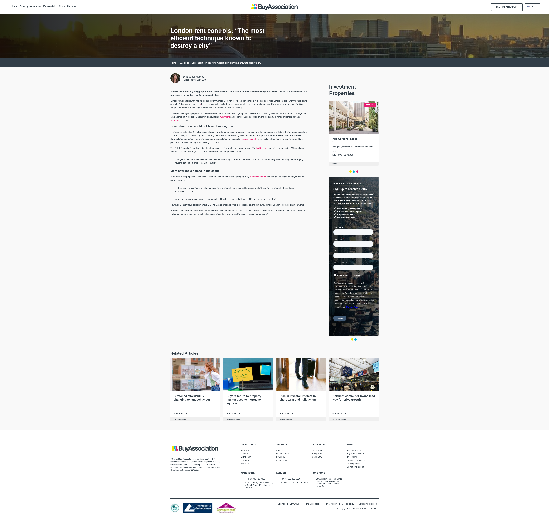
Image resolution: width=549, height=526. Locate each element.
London (244, 453)
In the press (281, 460)
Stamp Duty (317, 456)
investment (224, 116)
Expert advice (50, 6)
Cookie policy (348, 504)
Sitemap (281, 504)
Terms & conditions (311, 504)
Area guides (317, 453)
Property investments (30, 6)
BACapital (280, 456)
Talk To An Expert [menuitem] (507, 6)
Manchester (246, 450)
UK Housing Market (233, 419)
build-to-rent (261, 147)
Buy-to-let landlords (355, 453)
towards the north (249, 138)
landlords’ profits (178, 120)
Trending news (353, 463)
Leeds (335, 141)
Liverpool (245, 460)
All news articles (354, 450)
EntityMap (294, 504)
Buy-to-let (184, 62)
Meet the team (282, 453)
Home (14, 6)
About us (71, 6)
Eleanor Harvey (195, 76)
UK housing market (355, 466)
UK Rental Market (180, 419)
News (62, 6)
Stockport (245, 463)
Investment (352, 456)
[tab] (350, 171)
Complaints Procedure (369, 504)
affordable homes (258, 176)
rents (198, 104)
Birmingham (246, 456)
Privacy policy (331, 504)
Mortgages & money (356, 460)
